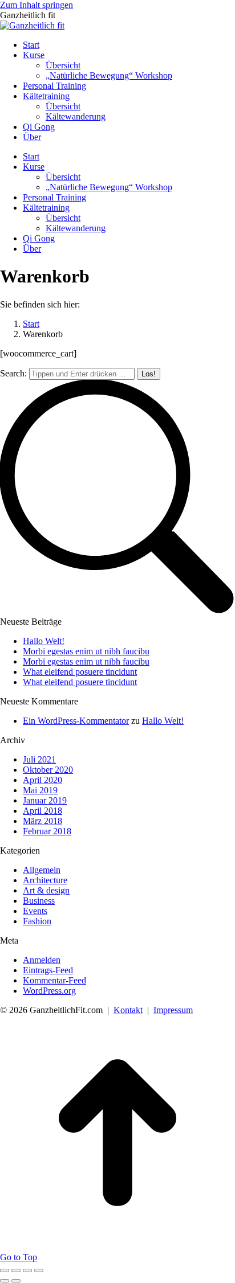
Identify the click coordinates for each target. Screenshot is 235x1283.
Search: (13, 373)
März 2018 (42, 821)
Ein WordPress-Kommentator (76, 720)
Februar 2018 (47, 831)
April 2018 (42, 810)
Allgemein (41, 870)
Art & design (46, 890)
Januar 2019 (45, 800)
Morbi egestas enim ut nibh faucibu (86, 651)
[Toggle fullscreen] (27, 1270)
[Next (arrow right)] (16, 1280)
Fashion (37, 921)
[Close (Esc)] (4, 1270)
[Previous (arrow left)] (4, 1280)
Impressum (173, 1010)
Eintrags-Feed (48, 970)
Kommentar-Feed (54, 980)
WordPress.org (49, 990)
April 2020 (42, 780)
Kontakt (128, 1010)
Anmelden (41, 960)
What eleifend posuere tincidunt (80, 672)
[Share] (16, 1270)
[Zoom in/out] (38, 1270)
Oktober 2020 (48, 769)
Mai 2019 (40, 790)
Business (39, 900)
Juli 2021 (39, 759)
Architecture (45, 880)
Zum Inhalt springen (36, 5)
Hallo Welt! (43, 641)
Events (35, 911)
